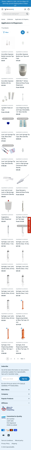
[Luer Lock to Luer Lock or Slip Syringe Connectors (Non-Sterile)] (23, 150)
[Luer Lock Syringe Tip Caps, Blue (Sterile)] (23, 123)
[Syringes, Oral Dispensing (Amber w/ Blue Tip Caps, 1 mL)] (8, 334)
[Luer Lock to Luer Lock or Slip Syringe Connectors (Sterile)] (8, 179)
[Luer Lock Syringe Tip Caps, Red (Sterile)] (8, 150)
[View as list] (27, 32)
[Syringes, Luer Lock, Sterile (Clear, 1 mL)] (8, 231)
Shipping (14, 443)
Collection (10, 19)
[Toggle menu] (2, 9)
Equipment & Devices (7, 52)
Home (3, 19)
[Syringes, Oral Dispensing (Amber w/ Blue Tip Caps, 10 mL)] (23, 334)
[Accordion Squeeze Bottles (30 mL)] (8, 70)
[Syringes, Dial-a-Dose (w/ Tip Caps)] (23, 206)
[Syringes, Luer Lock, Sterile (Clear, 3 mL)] (23, 255)
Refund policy (19, 440)
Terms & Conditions (7, 440)
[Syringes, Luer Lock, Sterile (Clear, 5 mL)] (23, 280)
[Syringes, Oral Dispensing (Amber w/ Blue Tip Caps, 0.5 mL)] (23, 305)
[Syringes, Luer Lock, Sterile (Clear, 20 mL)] (8, 255)
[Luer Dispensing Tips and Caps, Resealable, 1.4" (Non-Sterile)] (23, 97)
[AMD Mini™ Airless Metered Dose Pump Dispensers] (23, 70)
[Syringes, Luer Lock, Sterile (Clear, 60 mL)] (8, 305)
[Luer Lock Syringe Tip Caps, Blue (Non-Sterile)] (8, 123)
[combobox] (15, 14)
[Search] (27, 14)
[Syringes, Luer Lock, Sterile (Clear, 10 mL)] (23, 231)
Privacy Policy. (14, 385)
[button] (29, 225)
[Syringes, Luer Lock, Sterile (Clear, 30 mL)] (8, 280)
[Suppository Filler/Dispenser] (8, 206)
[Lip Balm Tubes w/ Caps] (8, 97)
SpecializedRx (10, 447)
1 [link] (7, 359)
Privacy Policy (5, 443)
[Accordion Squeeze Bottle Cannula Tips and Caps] (8, 43)
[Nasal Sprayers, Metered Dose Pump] (23, 179)
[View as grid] (23, 32)
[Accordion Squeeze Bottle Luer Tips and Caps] (23, 43)
